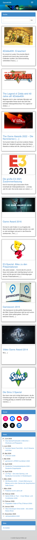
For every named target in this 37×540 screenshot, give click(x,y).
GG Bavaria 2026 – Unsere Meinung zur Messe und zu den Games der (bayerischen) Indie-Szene (20, 483)
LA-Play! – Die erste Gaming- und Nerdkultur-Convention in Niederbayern (18, 475)
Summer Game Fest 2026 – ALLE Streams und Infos (19, 449)
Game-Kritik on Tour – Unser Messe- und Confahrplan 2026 (19, 497)
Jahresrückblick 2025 (12, 516)
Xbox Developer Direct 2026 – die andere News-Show (19, 510)
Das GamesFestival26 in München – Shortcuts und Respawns (17, 442)
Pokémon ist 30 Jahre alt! (13, 491)
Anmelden (6, 528)
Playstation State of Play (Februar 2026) (18, 503)
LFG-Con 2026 (10, 456)
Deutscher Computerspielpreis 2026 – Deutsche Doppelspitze (18, 467)
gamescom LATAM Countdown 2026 (17, 461)
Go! (32, 20)
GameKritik (7, 2)
